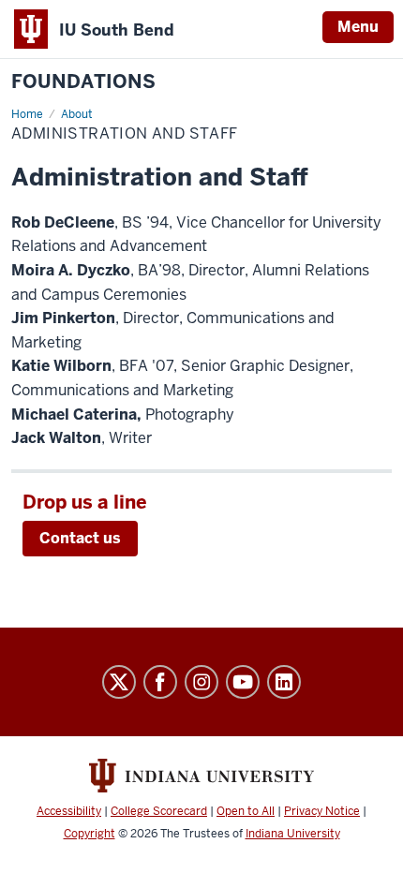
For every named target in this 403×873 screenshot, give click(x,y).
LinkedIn (284, 682)
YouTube (243, 682)
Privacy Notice (322, 811)
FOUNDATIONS (83, 82)
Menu (358, 27)
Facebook (160, 682)
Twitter (119, 682)
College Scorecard (159, 811)
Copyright (89, 833)
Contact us (80, 538)
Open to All (245, 811)
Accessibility (69, 811)
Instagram (201, 682)
